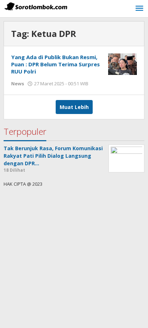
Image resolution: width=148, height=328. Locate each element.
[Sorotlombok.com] (36, 6)
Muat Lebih (74, 107)
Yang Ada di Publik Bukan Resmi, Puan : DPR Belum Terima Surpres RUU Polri (55, 64)
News (17, 83)
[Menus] (139, 8)
